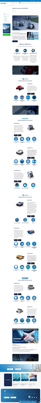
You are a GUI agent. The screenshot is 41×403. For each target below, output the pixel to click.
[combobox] (37, 3)
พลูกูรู (6, 5)
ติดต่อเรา (32, 393)
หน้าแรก (4, 5)
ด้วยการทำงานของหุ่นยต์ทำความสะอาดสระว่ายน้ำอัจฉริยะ (6, 16)
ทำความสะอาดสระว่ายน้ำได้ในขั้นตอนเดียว (6, 14)
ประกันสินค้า (36, 393)
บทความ (28, 393)
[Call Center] (4, 3)
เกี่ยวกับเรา (30, 393)
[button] (19, 294)
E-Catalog (34, 393)
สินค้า (26, 393)
